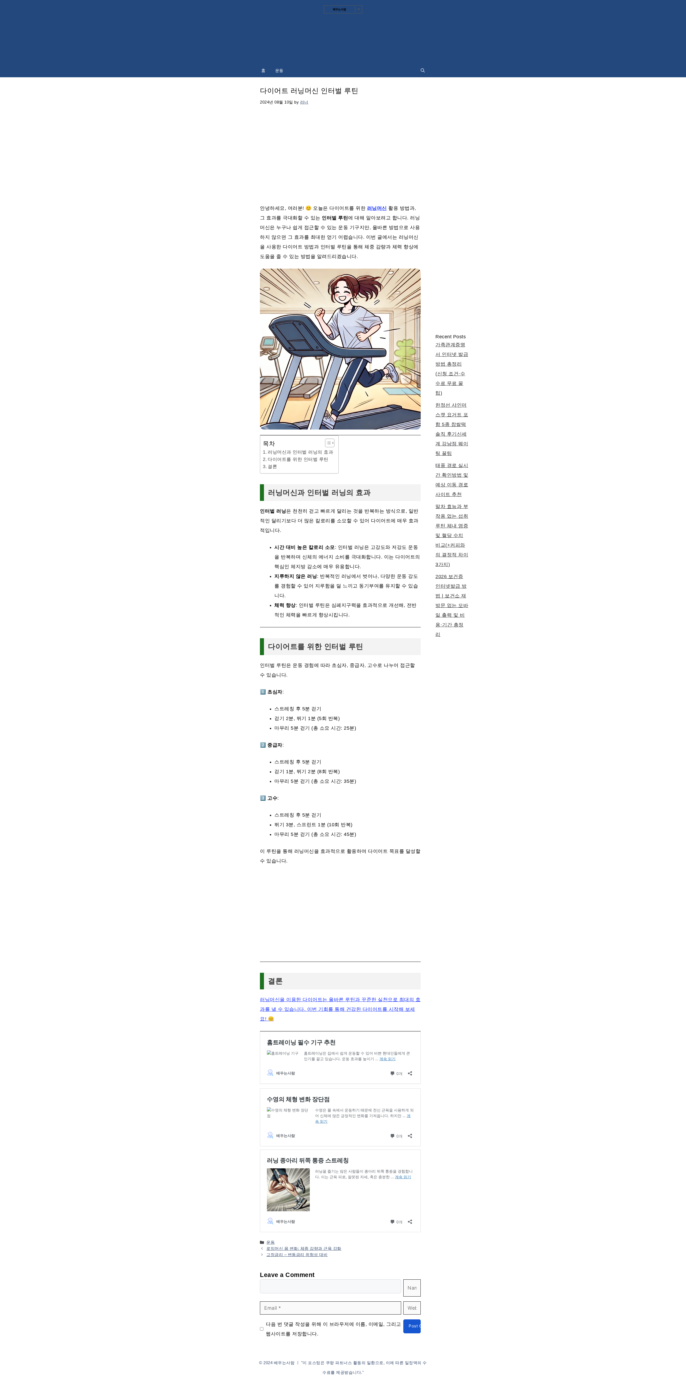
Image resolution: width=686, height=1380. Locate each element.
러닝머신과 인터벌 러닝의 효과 (300, 452)
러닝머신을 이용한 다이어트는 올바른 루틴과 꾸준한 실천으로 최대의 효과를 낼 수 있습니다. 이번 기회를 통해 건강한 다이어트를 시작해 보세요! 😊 (340, 1009)
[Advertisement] (340, 152)
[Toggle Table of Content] (327, 442)
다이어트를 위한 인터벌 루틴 (298, 459)
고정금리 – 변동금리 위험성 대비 (296, 1254)
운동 (279, 70)
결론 (272, 466)
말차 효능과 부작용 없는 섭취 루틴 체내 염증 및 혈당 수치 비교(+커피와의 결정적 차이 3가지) (451, 535)
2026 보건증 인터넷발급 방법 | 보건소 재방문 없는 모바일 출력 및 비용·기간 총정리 (451, 605)
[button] (423, 70)
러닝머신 (377, 208)
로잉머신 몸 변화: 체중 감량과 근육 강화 (303, 1248)
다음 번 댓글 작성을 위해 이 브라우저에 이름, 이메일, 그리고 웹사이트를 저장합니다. (333, 1329)
